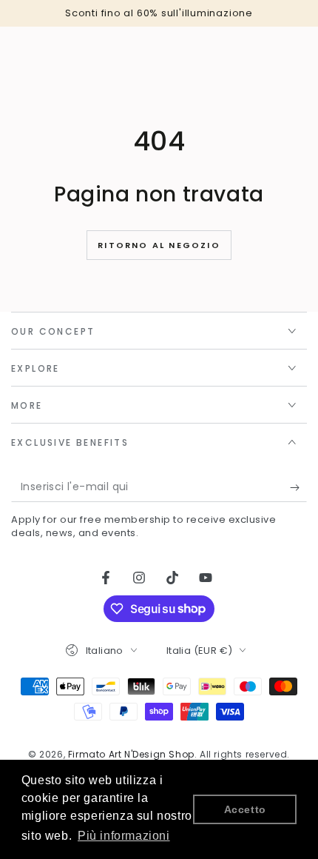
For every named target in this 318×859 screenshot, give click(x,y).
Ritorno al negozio (159, 245)
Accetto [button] (245, 809)
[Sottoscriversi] (298, 487)
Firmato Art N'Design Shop (131, 754)
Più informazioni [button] (124, 835)
